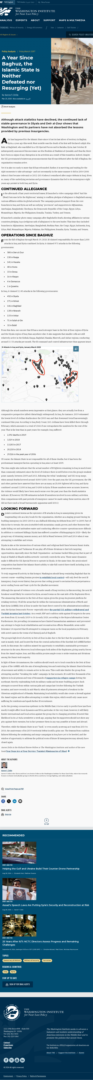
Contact (7, 1043)
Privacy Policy (21, 1076)
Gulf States (71, 28)
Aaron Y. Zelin (11, 95)
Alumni (81, 1053)
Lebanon (60, 28)
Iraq (5, 972)
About (35, 20)
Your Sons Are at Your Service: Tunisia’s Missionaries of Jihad (36, 751)
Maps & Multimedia (72, 20)
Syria (13, 972)
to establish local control (51, 577)
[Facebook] (3, 801)
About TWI (50, 1053)
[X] (9, 801)
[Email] (20, 801)
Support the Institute (67, 1053)
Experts (21, 20)
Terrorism (47, 960)
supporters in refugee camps (60, 678)
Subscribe (8, 1048)
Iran (52, 28)
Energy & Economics (34, 28)
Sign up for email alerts (19, 984)
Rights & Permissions (38, 1076)
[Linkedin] (14, 801)
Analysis (6, 20)
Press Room (8, 1045)
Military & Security (17, 28)
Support (49, 20)
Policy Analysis (9, 51)
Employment (8, 1076)
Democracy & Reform (12, 960)
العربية (28, 99)
